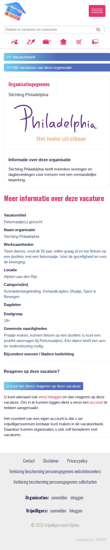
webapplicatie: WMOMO (91, 539)
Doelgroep (13, 314)
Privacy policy (77, 461)
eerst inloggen (50, 397)
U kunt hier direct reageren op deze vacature (43, 386)
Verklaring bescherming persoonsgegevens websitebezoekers (55, 471)
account (96, 402)
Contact (29, 461)
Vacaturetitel (15, 215)
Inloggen (76, 510)
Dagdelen (12, 304)
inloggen (77, 497)
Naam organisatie (19, 230)
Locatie (10, 270)
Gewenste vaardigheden (25, 328)
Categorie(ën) (16, 284)
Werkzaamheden (19, 244)
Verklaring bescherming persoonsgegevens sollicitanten (55, 482)
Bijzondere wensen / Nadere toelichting (39, 354)
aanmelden (59, 497)
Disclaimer (51, 461)
